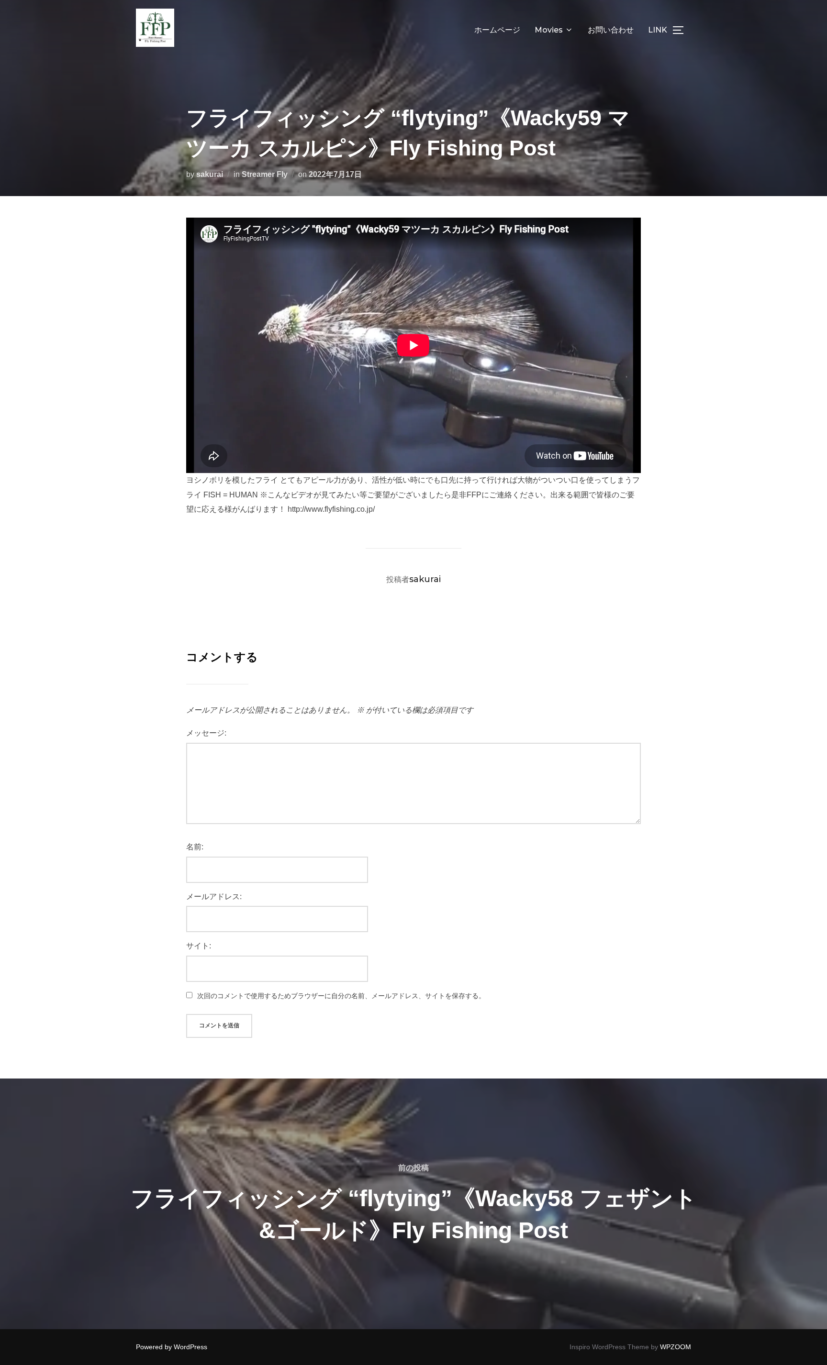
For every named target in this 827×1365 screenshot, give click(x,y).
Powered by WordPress (171, 1347)
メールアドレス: (214, 896)
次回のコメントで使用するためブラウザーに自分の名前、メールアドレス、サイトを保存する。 (341, 996)
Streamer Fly (265, 174)
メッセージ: (206, 733)
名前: (194, 847)
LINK (657, 29)
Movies (549, 29)
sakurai (209, 174)
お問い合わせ (611, 29)
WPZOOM (675, 1347)
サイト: (198, 946)
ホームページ (497, 29)
